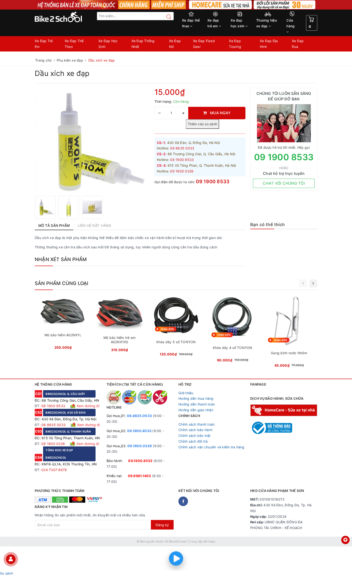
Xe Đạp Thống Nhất (143, 44)
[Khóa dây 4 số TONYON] (232, 330)
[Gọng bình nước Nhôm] (289, 333)
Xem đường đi (87, 406)
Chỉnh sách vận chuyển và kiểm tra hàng (211, 447)
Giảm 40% (167, 329)
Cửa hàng (290, 23)
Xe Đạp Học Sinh (108, 44)
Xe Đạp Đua (298, 44)
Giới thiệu (185, 393)
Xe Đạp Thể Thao (74, 44)
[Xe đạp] (176, 5)
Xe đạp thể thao (191, 23)
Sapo (212, 541)
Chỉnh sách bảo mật (194, 435)
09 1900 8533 (212, 181)
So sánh (6, 573)
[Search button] (166, 17)
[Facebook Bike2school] (183, 501)
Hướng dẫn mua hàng (196, 398)
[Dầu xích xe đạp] (45, 207)
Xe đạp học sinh (238, 23)
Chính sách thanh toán (196, 424)
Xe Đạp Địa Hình (269, 44)
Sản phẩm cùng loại (61, 283)
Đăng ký (162, 525)
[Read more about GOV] (271, 426)
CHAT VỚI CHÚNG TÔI (284, 183)
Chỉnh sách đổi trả (193, 441)
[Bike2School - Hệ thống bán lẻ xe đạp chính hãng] (68, 17)
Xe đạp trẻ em (213, 23)
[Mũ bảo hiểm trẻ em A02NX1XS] (119, 325)
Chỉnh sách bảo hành (195, 430)
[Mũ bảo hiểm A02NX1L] (63, 324)
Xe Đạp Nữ (175, 44)
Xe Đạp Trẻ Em (44, 44)
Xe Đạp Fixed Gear (204, 44)
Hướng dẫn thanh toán (196, 404)
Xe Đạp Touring (235, 44)
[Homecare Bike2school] (283, 410)
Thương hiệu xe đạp (266, 23)
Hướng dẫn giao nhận (195, 410)
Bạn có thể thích (267, 224)
